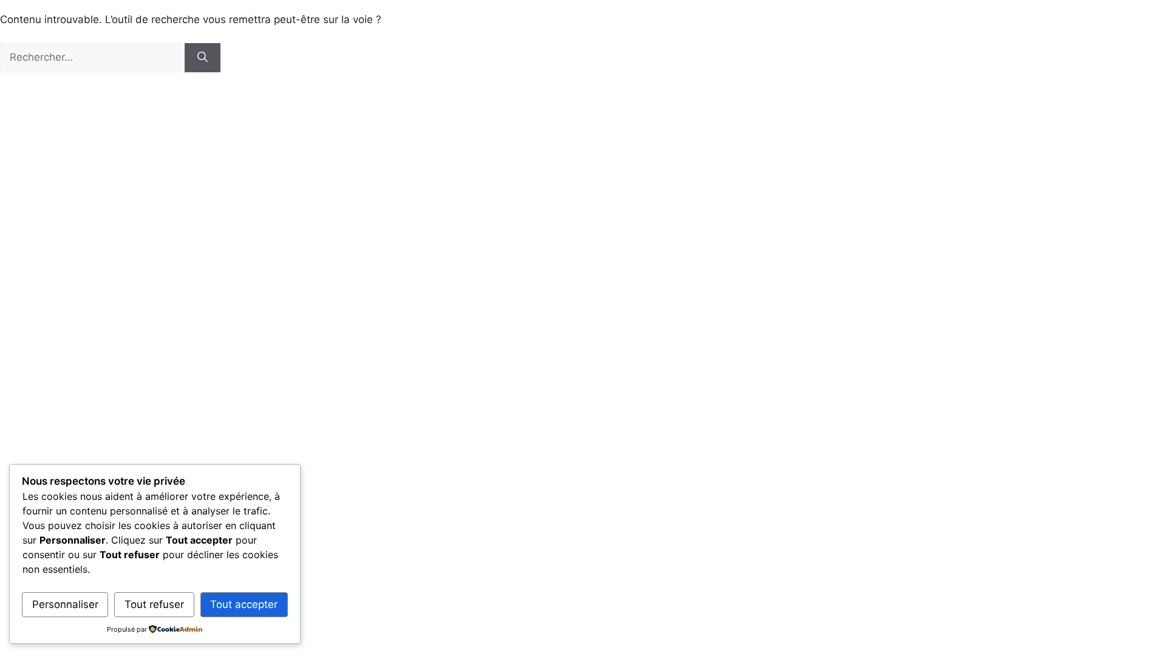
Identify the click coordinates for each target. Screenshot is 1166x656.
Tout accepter (244, 604)
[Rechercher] (202, 57)
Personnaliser (65, 604)
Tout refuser (154, 604)
